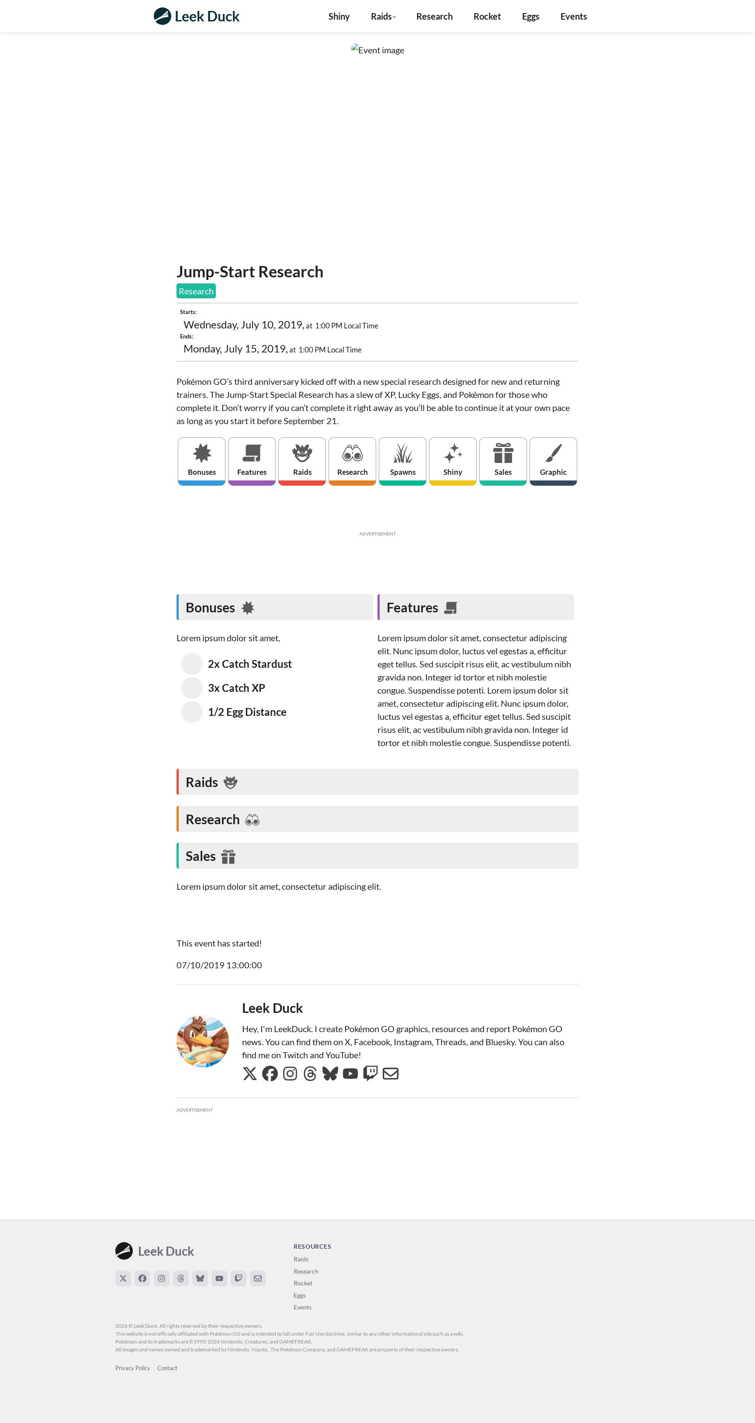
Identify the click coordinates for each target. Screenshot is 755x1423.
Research (434, 16)
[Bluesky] (200, 1278)
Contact (167, 1367)
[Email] (258, 1278)
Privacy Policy (132, 1367)
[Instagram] (162, 1278)
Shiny (339, 16)
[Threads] (181, 1278)
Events (574, 16)
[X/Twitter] (123, 1278)
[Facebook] (142, 1278)
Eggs (531, 16)
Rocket (487, 16)
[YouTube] (219, 1278)
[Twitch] (238, 1278)
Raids (301, 1259)
